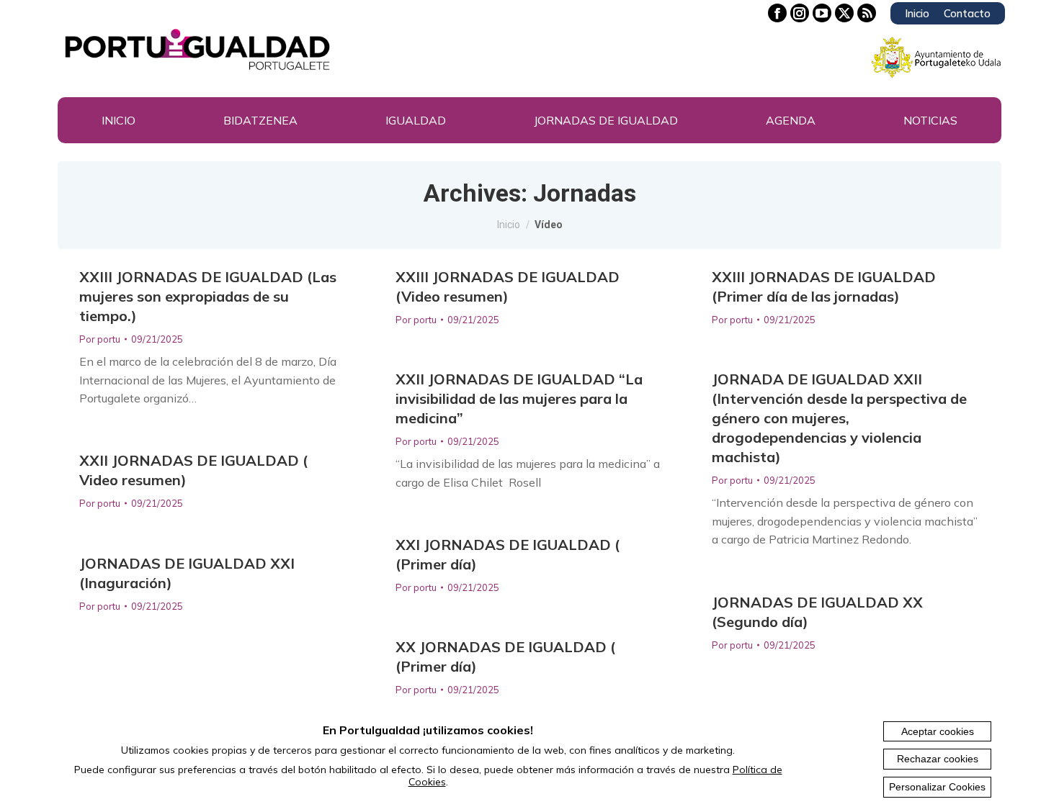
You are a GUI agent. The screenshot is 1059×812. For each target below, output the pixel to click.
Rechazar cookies (937, 758)
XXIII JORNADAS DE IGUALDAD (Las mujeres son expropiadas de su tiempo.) (207, 296)
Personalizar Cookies (937, 787)
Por (99, 339)
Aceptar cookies (937, 731)
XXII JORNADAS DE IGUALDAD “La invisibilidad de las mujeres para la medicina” (519, 398)
